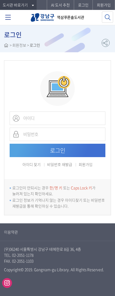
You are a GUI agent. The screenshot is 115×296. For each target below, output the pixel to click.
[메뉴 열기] (8, 17)
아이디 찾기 (31, 164)
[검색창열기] (107, 17)
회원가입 (104, 5)
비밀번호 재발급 (59, 164)
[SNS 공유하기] (106, 43)
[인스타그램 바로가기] (7, 283)
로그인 (83, 5)
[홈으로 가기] (6, 45)
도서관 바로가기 (15, 5)
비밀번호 (16, 134)
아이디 (16, 118)
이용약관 (11, 232)
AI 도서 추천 (60, 5)
